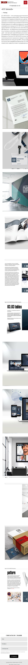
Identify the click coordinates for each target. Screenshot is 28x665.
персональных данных (5, 652)
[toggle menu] (25, 2)
